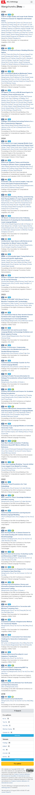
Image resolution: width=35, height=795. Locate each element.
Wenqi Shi (21, 262)
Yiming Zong (13, 147)
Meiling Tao (24, 98)
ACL (4, 749)
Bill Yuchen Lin (5, 643)
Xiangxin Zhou (5, 100)
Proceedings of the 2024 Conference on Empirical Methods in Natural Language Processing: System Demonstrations (16, 270)
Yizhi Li (19, 79)
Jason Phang (22, 147)
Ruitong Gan (5, 204)
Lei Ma (4, 230)
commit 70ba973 (6, 792)
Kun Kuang (9, 104)
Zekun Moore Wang (7, 75)
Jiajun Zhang (10, 230)
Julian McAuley (26, 488)
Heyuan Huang (24, 54)
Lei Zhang (30, 228)
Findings (5, 743)
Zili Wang (4, 28)
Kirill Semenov (5, 303)
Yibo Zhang (25, 77)
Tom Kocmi (22, 303)
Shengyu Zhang (11, 110)
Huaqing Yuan (28, 26)
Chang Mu (23, 610)
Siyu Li (14, 79)
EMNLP (5, 746)
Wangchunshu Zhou (26, 34)
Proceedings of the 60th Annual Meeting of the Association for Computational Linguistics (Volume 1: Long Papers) (16, 505)
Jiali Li (22, 224)
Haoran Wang (5, 262)
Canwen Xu (17, 488)
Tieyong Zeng (17, 104)
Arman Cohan (19, 149)
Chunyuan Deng (15, 260)
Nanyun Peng (28, 431)
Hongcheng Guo (26, 203)
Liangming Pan (21, 395)
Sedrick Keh (21, 397)
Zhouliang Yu (9, 32)
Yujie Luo (31, 281)
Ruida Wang (4, 320)
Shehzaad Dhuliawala (16, 449)
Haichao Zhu (5, 168)
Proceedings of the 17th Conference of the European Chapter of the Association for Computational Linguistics (16, 457)
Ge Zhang (8, 38)
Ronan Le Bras (18, 353)
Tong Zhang (8, 399)
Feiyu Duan (12, 185)
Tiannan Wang (14, 34)
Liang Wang (25, 104)
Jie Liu (19, 24)
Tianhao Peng (15, 58)
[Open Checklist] (13, 14)
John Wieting (19, 431)
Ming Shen (27, 643)
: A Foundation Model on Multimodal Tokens (16, 73)
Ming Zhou (10, 612)
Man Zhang (26, 204)
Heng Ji (25, 264)
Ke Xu (32, 81)
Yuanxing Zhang (17, 81)
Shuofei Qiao (22, 102)
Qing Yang (13, 170)
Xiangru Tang (11, 60)
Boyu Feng (20, 26)
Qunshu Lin (17, 32)
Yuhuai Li (20, 100)
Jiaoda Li (10, 412)
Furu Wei (13, 540)
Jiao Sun (3, 430)
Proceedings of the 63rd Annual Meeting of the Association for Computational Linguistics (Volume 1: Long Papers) (16, 114)
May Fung (28, 262)
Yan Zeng (26, 336)
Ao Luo (23, 468)
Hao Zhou (30, 516)
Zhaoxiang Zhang (6, 81)
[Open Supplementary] (13, 697)
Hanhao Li (17, 56)
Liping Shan (22, 168)
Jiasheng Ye (16, 98)
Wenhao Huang (19, 28)
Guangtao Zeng (18, 414)
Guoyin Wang (5, 108)
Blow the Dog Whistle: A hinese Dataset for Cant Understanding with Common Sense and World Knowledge (16, 535)
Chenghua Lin (17, 38)
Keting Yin (13, 108)
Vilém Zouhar (14, 303)
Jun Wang (9, 64)
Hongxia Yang (29, 108)
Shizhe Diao (4, 395)
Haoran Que (4, 30)
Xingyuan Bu (14, 36)
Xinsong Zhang (5, 338)
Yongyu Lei (12, 395)
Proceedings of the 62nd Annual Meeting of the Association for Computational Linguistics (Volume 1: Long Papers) (16, 289)
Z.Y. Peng (12, 201)
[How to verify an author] (24, 6)
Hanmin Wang (25, 260)
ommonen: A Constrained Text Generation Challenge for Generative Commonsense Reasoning (16, 639)
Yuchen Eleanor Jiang (15, 62)
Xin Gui (22, 58)
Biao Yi (17, 96)
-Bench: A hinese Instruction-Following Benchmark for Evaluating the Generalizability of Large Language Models (17, 220)
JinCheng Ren (12, 22)
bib (6, 14)
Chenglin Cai (29, 28)
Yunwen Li (25, 24)
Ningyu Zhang (14, 281)
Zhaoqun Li (28, 224)
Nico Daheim (9, 451)
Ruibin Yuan (17, 226)
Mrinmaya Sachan (27, 320)
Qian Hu (3, 431)
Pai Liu (8, 58)
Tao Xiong (11, 96)
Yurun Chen (8, 98)
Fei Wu (19, 110)
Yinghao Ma (25, 226)
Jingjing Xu (23, 516)
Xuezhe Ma (4, 433)
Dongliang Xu (5, 170)
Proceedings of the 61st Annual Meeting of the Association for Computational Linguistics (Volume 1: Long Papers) (16, 474)
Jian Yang (12, 30)
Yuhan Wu (17, 203)
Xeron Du (20, 22)
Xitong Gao (4, 62)
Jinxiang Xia (8, 56)
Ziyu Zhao (14, 100)
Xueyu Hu (4, 96)
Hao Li (11, 226)
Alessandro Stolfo (24, 412)
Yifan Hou (4, 412)
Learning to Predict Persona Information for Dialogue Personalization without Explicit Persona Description (17, 378)
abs (9, 14)
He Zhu (3, 54)
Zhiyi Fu (3, 516)
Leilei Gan (11, 245)
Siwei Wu (4, 22)
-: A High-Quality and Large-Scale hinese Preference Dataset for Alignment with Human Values (17, 18)
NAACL (5, 756)
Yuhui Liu (4, 60)
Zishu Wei (23, 96)
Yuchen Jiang (19, 283)
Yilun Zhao (30, 147)
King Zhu (16, 54)
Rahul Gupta (10, 431)
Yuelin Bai (19, 30)
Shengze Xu (27, 100)
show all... (17, 735)
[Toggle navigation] (31, 2)
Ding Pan (24, 32)
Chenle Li (22, 382)
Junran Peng (14, 208)
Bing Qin (19, 170)
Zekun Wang (5, 166)
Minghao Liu (23, 36)
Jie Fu (3, 83)
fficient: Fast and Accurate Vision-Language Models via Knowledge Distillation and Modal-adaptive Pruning (17, 332)
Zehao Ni (12, 204)
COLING (5, 753)
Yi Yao (22, 56)
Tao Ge (24, 538)
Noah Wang (4, 185)
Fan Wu (3, 110)
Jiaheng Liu (11, 28)
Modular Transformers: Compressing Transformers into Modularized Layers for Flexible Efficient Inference (15, 349)
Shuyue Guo (27, 22)
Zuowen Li (18, 230)
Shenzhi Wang (5, 36)
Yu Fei (16, 412)
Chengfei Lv (27, 283)
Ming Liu (29, 168)
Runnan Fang (23, 281)
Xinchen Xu (14, 102)
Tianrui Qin (10, 54)
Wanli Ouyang (17, 206)
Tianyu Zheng (12, 26)
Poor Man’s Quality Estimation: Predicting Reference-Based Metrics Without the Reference (15, 445)
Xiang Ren (29, 645)
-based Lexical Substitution (12, 699)
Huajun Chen (5, 285)
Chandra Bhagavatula (11, 645)
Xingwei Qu (4, 24)
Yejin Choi (27, 353)
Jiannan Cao (17, 264)
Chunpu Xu (23, 75)
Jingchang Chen (14, 166)
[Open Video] (13, 389)
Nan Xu (29, 430)
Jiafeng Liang (14, 168)
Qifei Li (16, 382)
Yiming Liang (12, 24)
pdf (3, 14)
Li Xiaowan (28, 58)
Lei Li (2, 518)
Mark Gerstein (28, 149)
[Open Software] (13, 441)
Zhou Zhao (20, 108)
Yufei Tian (10, 430)
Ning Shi (8, 79)
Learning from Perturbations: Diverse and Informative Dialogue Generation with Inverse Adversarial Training (16, 586)
